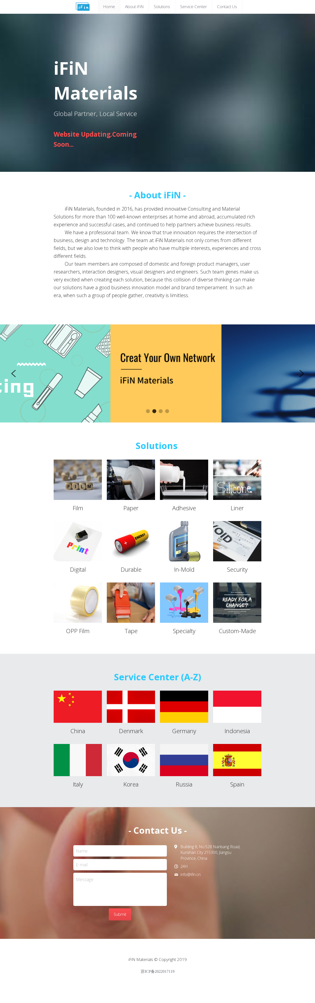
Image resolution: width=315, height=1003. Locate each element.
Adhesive (184, 508)
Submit (120, 914)
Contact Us (227, 6)
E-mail (82, 865)
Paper (131, 508)
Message (85, 879)
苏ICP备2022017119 (157, 972)
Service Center (193, 6)
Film (78, 508)
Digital (78, 569)
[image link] (78, 480)
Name (82, 851)
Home (109, 6)
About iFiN (134, 6)
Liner (237, 508)
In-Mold (184, 569)
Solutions (162, 6)
